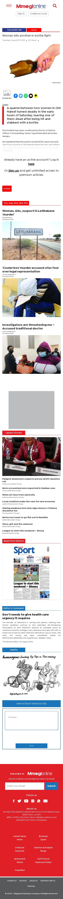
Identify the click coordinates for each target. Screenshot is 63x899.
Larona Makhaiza (8, 274)
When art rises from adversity (18, 495)
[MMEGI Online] (31, 7)
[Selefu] (31, 675)
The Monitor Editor (10, 642)
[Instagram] (34, 801)
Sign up (13, 170)
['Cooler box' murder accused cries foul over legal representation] (31, 297)
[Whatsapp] (40, 801)
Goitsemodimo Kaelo (10, 497)
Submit (51, 786)
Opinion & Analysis (43, 848)
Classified (20, 870)
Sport (43, 840)
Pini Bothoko (6, 98)
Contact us (12, 881)
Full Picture (43, 859)
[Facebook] (15, 801)
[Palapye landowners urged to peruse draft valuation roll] (31, 456)
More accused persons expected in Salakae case (28, 488)
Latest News (19, 836)
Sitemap (31, 886)
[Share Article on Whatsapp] (26, 96)
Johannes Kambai (9, 484)
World (20, 862)
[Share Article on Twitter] (21, 96)
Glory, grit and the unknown (17, 524)
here (31, 164)
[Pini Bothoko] (6, 92)
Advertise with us (47, 881)
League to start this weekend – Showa (23, 531)
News (34, 30)
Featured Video (43, 862)
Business (43, 836)
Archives (23, 881)
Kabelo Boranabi (8, 520)
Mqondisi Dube (8, 533)
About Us (34, 881)
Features (19, 851)
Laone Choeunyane (10, 504)
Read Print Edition (14, 541)
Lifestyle (19, 848)
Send (31, 746)
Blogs (43, 851)
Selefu (14, 650)
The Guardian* (8, 513)
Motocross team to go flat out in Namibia (25, 517)
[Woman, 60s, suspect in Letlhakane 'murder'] (31, 240)
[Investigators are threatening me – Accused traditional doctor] (31, 354)
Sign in (21, 14)
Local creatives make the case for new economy (28, 501)
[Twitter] (20, 801)
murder (7, 188)
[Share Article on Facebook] (16, 96)
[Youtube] (27, 801)
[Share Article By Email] (31, 96)
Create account (38, 14)
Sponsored (19, 859)
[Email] (46, 801)
